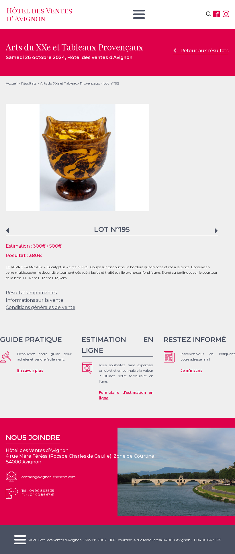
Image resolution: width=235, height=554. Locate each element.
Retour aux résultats (204, 50)
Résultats (28, 83)
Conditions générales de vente (40, 307)
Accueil (11, 83)
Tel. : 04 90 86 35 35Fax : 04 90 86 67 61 (37, 492)
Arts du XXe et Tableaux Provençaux (70, 83)
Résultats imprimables (31, 292)
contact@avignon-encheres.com (48, 477)
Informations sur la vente (34, 300)
